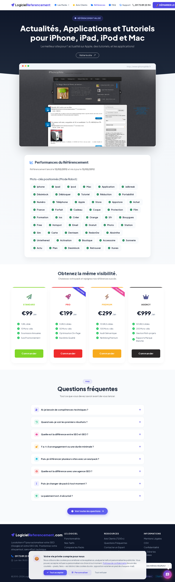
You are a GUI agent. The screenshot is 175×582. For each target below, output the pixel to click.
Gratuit (93, 225)
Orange (94, 217)
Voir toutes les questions (87, 511)
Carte (54, 232)
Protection (117, 209)
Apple (81, 202)
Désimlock (42, 194)
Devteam (73, 232)
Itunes (115, 248)
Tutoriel (85, 194)
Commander (29, 353)
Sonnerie (131, 240)
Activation (66, 240)
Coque (96, 209)
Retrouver (95, 248)
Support (126, 5)
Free (39, 225)
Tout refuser (101, 572)
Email (75, 225)
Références (99, 5)
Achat (136, 202)
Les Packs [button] (62, 5)
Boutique (87, 240)
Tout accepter (57, 572)
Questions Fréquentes (115, 543)
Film (136, 209)
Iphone (41, 186)
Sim (39, 232)
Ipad (57, 186)
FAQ (113, 5)
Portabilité (128, 194)
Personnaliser (81, 572)
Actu (39, 248)
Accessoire (109, 240)
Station (129, 225)
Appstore (117, 202)
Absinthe (115, 232)
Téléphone (62, 202)
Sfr (110, 217)
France (41, 209)
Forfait (59, 209)
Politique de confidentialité (115, 563)
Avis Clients (81, 5)
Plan (55, 248)
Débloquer (65, 194)
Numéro (41, 202)
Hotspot (57, 225)
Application (108, 186)
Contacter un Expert (114, 547)
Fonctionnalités (72, 538)
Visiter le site (85, 55)
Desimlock (73, 248)
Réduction (106, 194)
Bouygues (128, 217)
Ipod (73, 186)
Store (98, 202)
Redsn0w (94, 232)
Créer (76, 217)
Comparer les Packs (74, 547)
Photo (110, 225)
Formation (42, 217)
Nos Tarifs (69, 543)
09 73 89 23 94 (143, 5)
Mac (89, 186)
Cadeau (78, 209)
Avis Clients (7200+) (114, 538)
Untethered (43, 240)
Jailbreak (130, 186)
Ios (60, 217)
